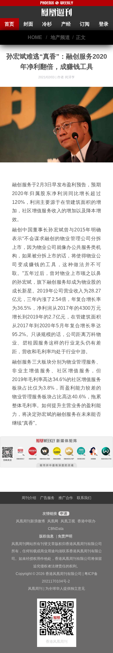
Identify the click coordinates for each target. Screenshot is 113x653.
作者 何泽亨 (66, 77)
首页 (9, 24)
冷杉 (47, 24)
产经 (66, 24)
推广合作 (65, 498)
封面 (28, 24)
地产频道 (60, 37)
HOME (35, 37)
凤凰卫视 (68, 521)
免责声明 (65, 536)
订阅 (84, 24)
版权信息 (46, 536)
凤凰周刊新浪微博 (30, 521)
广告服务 (47, 498)
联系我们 (84, 498)
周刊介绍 (29, 498)
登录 (103, 24)
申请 (63, 513)
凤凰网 (52, 521)
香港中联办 (86, 521)
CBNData (56, 529)
